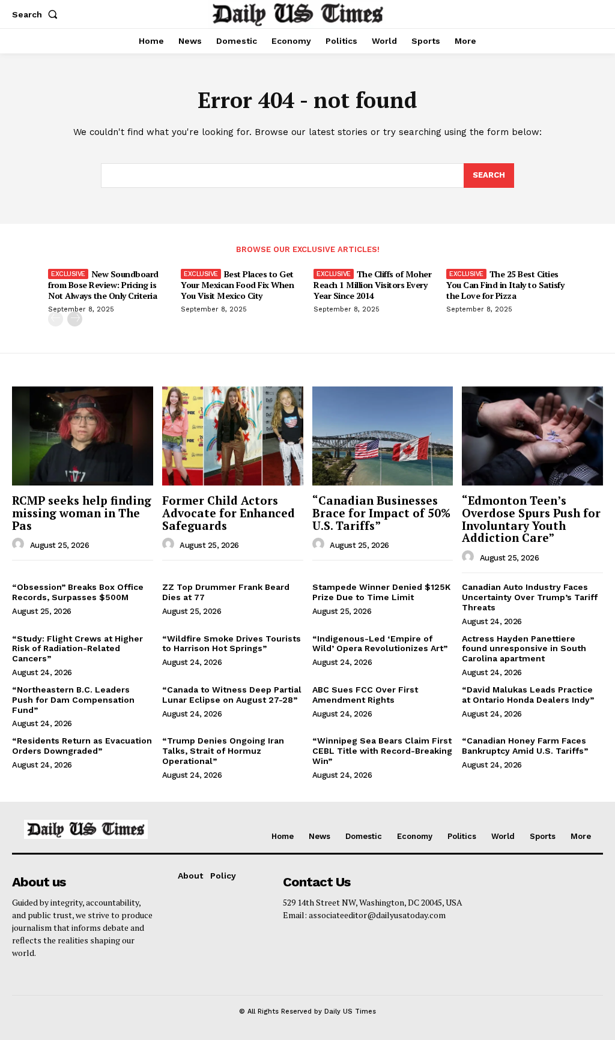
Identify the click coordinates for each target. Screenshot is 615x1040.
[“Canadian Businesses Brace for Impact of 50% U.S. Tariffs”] (382, 435)
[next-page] (74, 318)
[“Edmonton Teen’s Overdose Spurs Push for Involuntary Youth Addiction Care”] (532, 435)
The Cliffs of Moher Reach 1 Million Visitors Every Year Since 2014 (372, 284)
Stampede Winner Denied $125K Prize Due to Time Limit (381, 592)
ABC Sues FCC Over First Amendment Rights (365, 695)
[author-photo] (20, 544)
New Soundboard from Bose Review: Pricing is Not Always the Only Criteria (103, 284)
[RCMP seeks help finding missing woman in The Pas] (82, 435)
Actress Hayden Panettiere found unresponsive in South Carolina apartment (524, 649)
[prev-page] (55, 318)
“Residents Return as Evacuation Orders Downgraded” (82, 746)
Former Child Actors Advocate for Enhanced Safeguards (228, 513)
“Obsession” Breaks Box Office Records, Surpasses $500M (78, 592)
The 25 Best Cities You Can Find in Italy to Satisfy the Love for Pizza (505, 284)
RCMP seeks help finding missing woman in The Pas (81, 513)
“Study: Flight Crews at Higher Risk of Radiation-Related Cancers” (77, 649)
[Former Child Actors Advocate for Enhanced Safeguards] (232, 435)
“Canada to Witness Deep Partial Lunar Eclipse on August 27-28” (231, 695)
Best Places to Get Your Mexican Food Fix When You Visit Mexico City (237, 284)
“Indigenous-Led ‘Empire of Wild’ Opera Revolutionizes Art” (379, 644)
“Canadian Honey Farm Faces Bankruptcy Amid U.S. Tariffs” (525, 746)
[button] (37, 14)
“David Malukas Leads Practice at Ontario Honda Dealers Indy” (528, 695)
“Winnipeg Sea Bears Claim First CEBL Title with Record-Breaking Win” (382, 751)
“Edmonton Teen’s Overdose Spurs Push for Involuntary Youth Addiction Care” (531, 519)
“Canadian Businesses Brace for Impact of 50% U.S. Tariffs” (381, 513)
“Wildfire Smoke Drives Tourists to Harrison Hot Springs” (231, 644)
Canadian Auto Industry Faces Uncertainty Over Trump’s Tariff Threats (530, 597)
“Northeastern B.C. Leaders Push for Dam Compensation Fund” (73, 700)
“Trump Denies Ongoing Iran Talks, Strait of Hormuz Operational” (223, 751)
